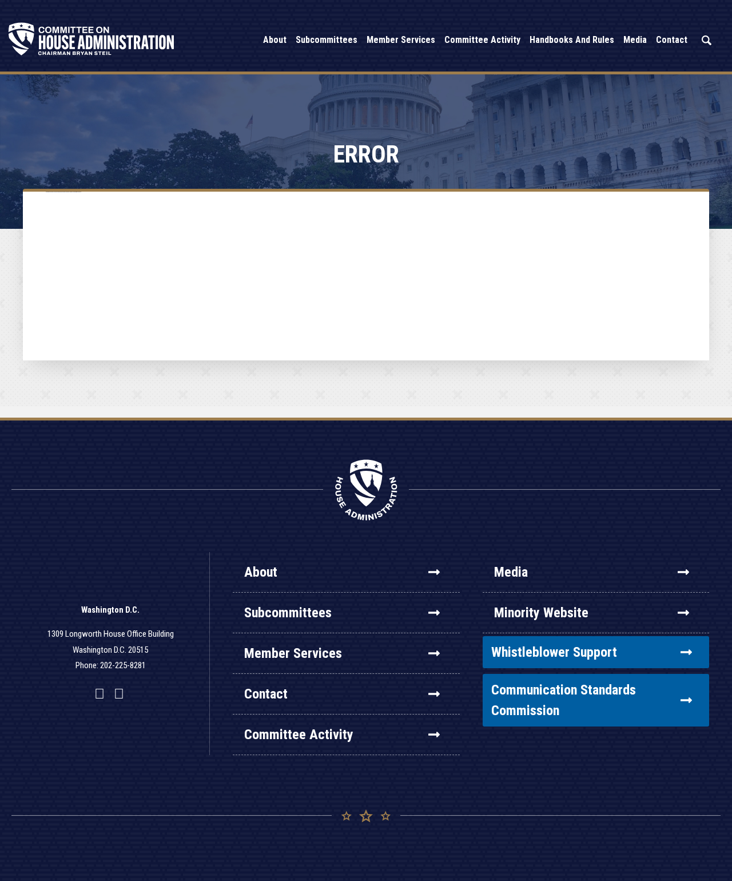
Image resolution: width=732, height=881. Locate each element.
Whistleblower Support (554, 652)
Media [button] (635, 39)
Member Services (293, 653)
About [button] (275, 39)
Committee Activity (298, 735)
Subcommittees (288, 613)
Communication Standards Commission (563, 700)
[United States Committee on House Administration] (91, 39)
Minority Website (541, 613)
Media (511, 572)
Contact (266, 694)
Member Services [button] (401, 39)
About (260, 572)
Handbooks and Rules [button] (572, 39)
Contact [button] (671, 39)
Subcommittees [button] (326, 39)
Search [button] (706, 40)
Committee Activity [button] (482, 39)
